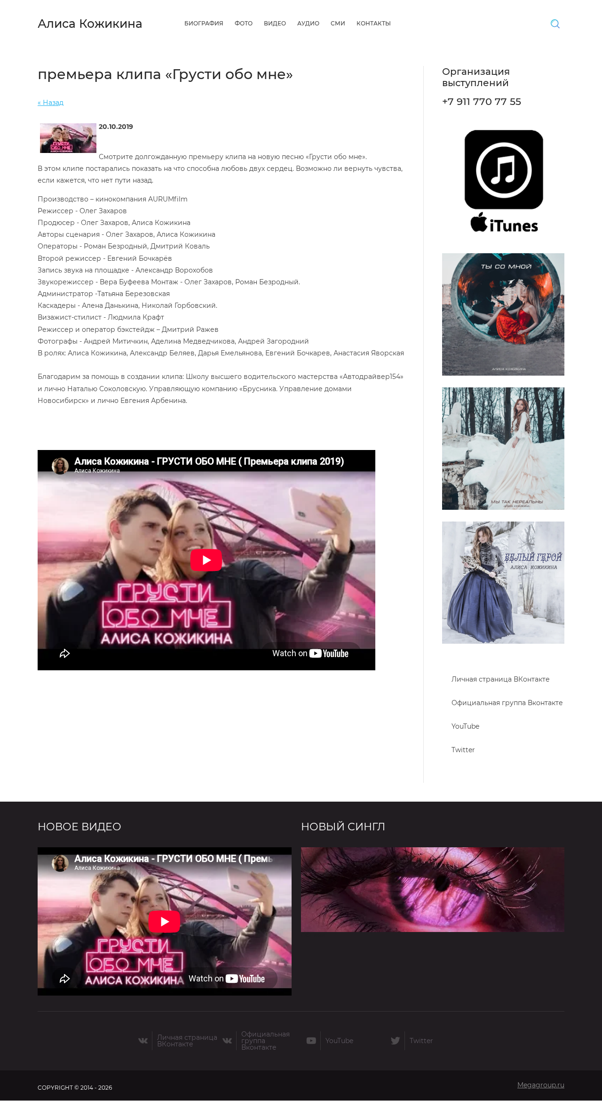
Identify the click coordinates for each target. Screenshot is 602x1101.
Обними (313, 935)
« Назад (50, 102)
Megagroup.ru (540, 1085)
